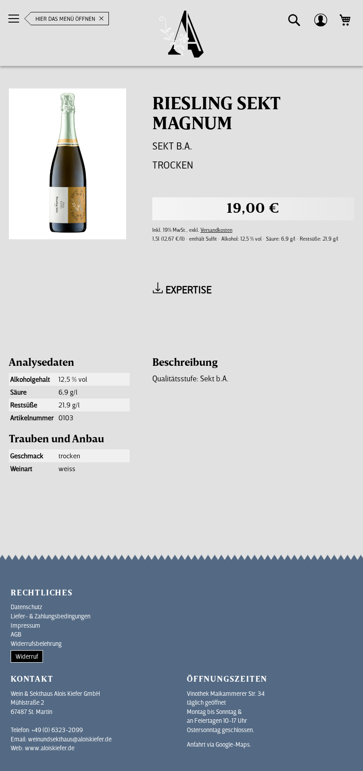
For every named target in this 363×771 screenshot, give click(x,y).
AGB (16, 634)
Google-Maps (233, 744)
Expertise (187, 289)
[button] (294, 20)
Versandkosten (216, 229)
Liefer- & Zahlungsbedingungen (50, 616)
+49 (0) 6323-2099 (57, 729)
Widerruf (26, 656)
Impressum (25, 625)
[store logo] (181, 34)
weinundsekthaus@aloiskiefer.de (70, 739)
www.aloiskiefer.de (49, 748)
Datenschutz (26, 606)
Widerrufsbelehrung (36, 643)
